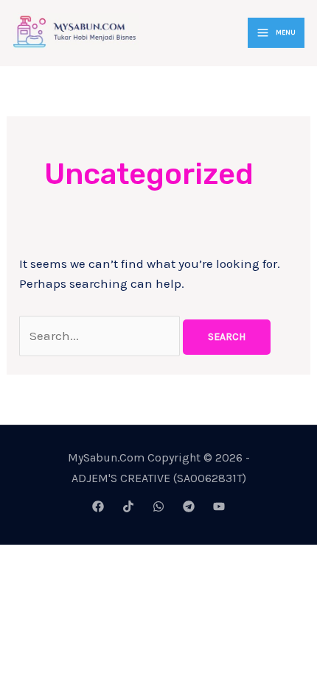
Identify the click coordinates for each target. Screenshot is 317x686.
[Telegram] (189, 506)
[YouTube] (219, 506)
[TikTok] (128, 506)
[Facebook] (98, 506)
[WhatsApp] (158, 506)
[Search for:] (101, 335)
